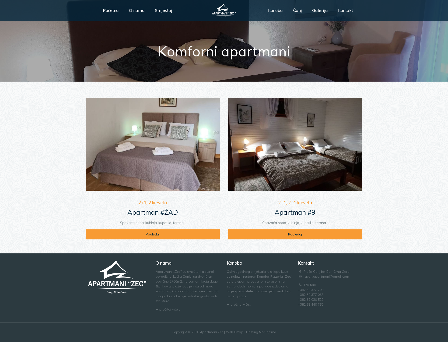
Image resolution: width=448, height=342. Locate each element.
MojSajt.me (267, 332)
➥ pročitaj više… (168, 309)
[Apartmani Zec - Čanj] (224, 10)
